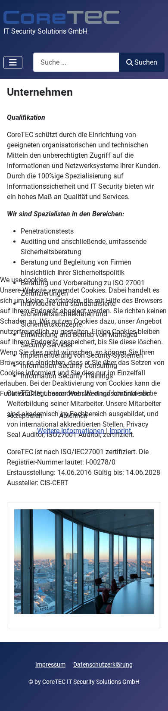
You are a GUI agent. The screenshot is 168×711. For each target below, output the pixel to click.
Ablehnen (73, 416)
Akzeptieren (25, 416)
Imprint (120, 431)
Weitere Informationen (70, 431)
